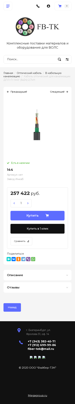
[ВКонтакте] (14, 259)
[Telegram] (23, 259)
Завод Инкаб (15, 179)
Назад (12, 307)
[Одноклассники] (18, 259)
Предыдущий (18, 91)
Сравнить (19, 241)
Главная (8, 73)
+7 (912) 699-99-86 (42, 345)
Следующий (57, 91)
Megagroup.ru (37, 395)
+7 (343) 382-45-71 (41, 341)
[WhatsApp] (33, 259)
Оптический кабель (29, 73)
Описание (15, 275)
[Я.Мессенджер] (9, 259)
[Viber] (28, 259)
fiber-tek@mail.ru (41, 349)
